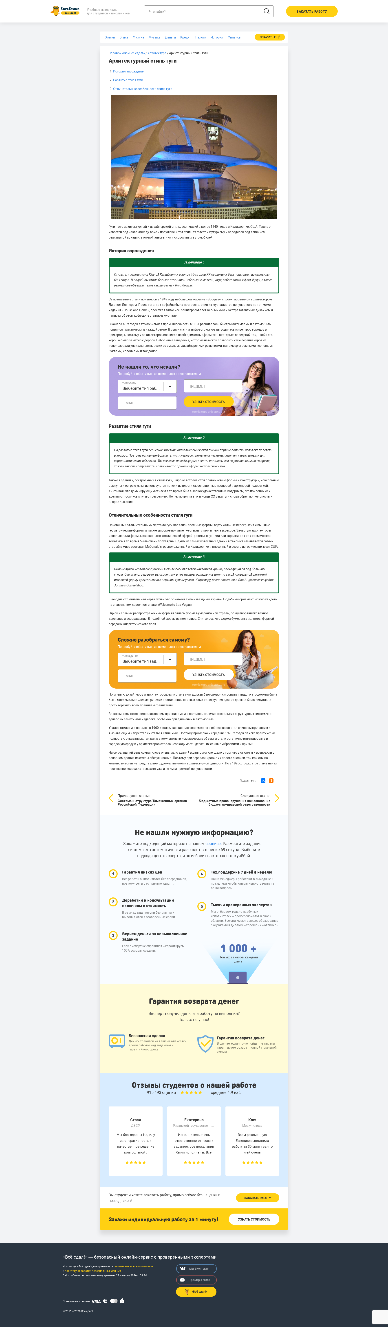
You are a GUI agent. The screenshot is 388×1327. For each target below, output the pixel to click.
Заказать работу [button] (312, 11)
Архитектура (157, 53)
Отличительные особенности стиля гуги (142, 89)
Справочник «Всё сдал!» (127, 53)
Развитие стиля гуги (128, 80)
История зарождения (129, 71)
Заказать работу (257, 1198)
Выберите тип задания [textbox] (142, 661)
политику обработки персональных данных (93, 1271)
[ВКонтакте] (263, 780)
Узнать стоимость (208, 402)
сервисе (213, 843)
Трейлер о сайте (199, 1280)
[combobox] (147, 386)
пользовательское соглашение (133, 1266)
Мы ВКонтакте (198, 1268)
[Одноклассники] (271, 780)
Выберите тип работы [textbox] (142, 388)
